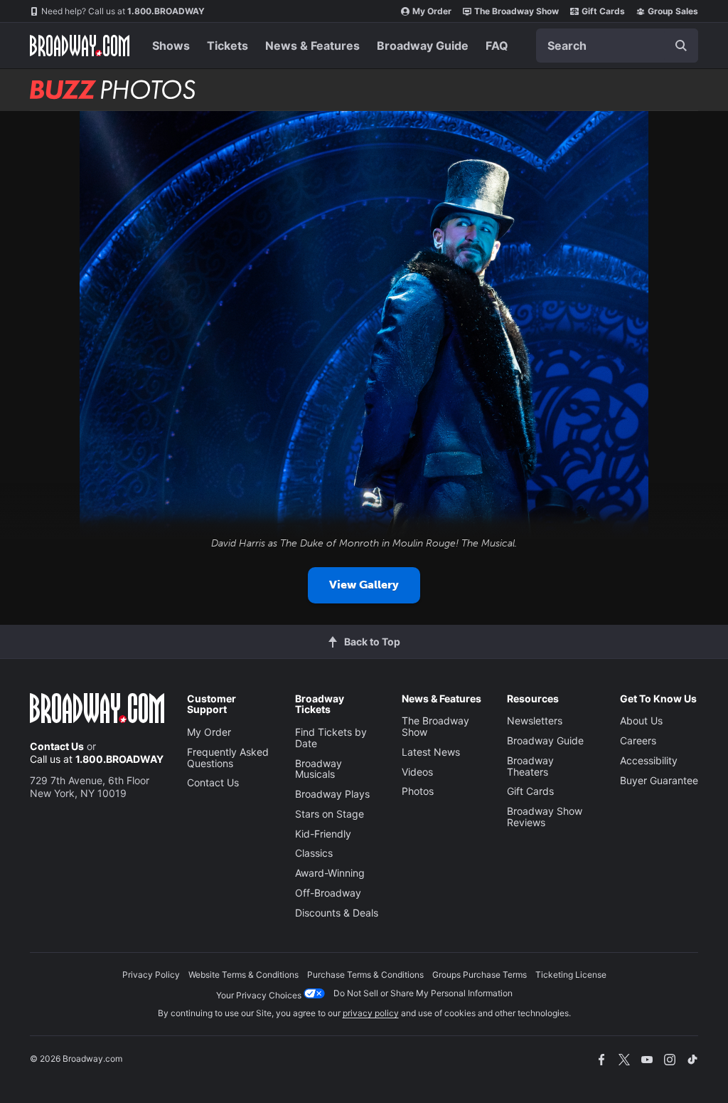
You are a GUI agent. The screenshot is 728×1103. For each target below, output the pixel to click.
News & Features (312, 45)
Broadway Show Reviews (544, 816)
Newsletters (534, 720)
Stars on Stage (329, 814)
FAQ (497, 45)
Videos (417, 772)
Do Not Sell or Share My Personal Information (423, 993)
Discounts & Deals (336, 913)
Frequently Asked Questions (228, 757)
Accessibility (649, 760)
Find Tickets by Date (331, 737)
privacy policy (371, 1013)
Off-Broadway (328, 893)
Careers (638, 740)
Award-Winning (330, 873)
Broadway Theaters (530, 766)
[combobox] (617, 45)
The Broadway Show (516, 11)
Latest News (431, 752)
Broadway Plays (332, 794)
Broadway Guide (423, 45)
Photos (418, 791)
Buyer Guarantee (659, 780)
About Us (641, 720)
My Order (431, 11)
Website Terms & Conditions (243, 974)
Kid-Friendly (323, 834)
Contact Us (57, 746)
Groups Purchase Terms (479, 974)
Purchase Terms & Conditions (365, 974)
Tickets (227, 45)
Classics (314, 853)
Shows (171, 45)
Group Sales (673, 11)
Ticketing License (570, 974)
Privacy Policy (151, 974)
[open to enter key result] (681, 45)
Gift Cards (603, 11)
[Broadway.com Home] (79, 45)
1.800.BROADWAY (123, 11)
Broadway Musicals (318, 769)
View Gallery (364, 584)
